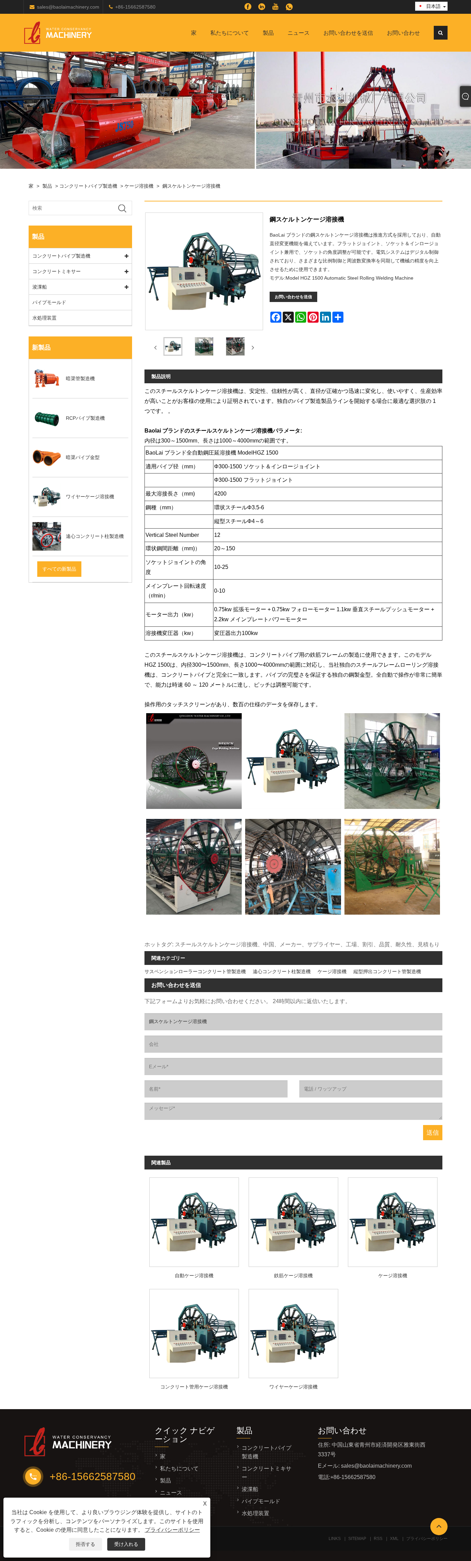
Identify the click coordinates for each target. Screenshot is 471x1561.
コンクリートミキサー (56, 271)
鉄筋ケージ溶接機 (293, 1275)
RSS (378, 1538)
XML (394, 1538)
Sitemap (357, 1538)
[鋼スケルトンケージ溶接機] (173, 348)
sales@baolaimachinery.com (68, 7)
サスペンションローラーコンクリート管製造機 (195, 971)
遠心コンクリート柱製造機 (282, 971)
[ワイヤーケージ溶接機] (293, 1331)
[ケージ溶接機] (392, 1220)
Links (335, 1538)
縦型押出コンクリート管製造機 (387, 971)
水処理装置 (44, 318)
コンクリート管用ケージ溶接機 (194, 1387)
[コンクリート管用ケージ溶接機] (194, 1331)
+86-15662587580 (135, 7)
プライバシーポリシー (172, 1530)
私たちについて (229, 33)
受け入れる (126, 1544)
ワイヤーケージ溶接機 (293, 1387)
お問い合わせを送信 (348, 33)
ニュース (299, 33)
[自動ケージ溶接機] (194, 1220)
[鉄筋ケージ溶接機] (293, 1220)
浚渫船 (39, 287)
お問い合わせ (403, 33)
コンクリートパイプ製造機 (88, 186)
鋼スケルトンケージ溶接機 (191, 186)
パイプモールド (49, 302)
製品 (268, 33)
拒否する (85, 1544)
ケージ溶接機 (138, 186)
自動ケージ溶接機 (194, 1275)
